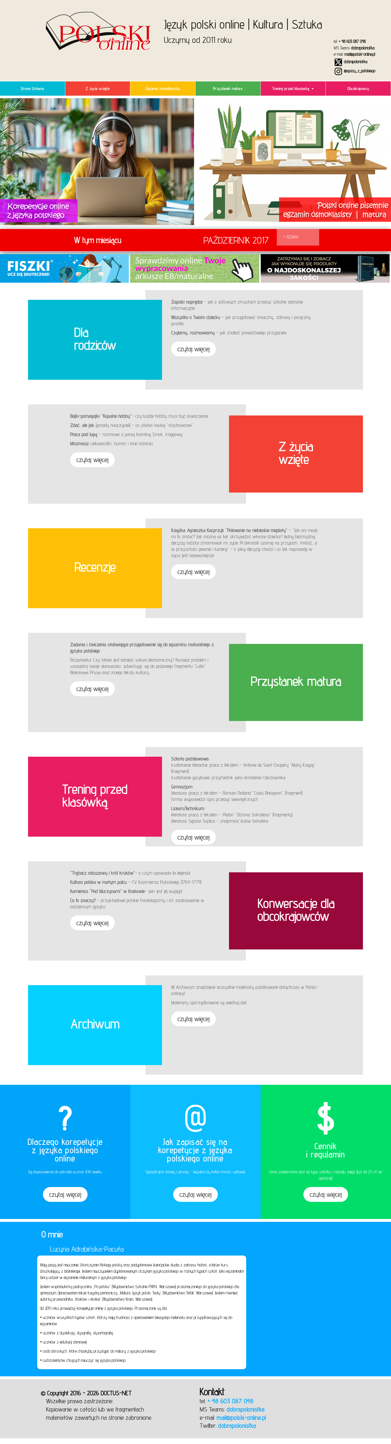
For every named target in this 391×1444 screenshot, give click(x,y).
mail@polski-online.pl (360, 54)
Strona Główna (32, 88)
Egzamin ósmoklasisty (163, 88)
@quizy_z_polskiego (359, 70)
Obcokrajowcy (358, 88)
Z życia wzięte (98, 88)
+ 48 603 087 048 (352, 41)
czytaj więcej (193, 349)
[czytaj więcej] (65, 1201)
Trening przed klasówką (291, 88)
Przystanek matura (227, 88)
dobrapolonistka (362, 47)
